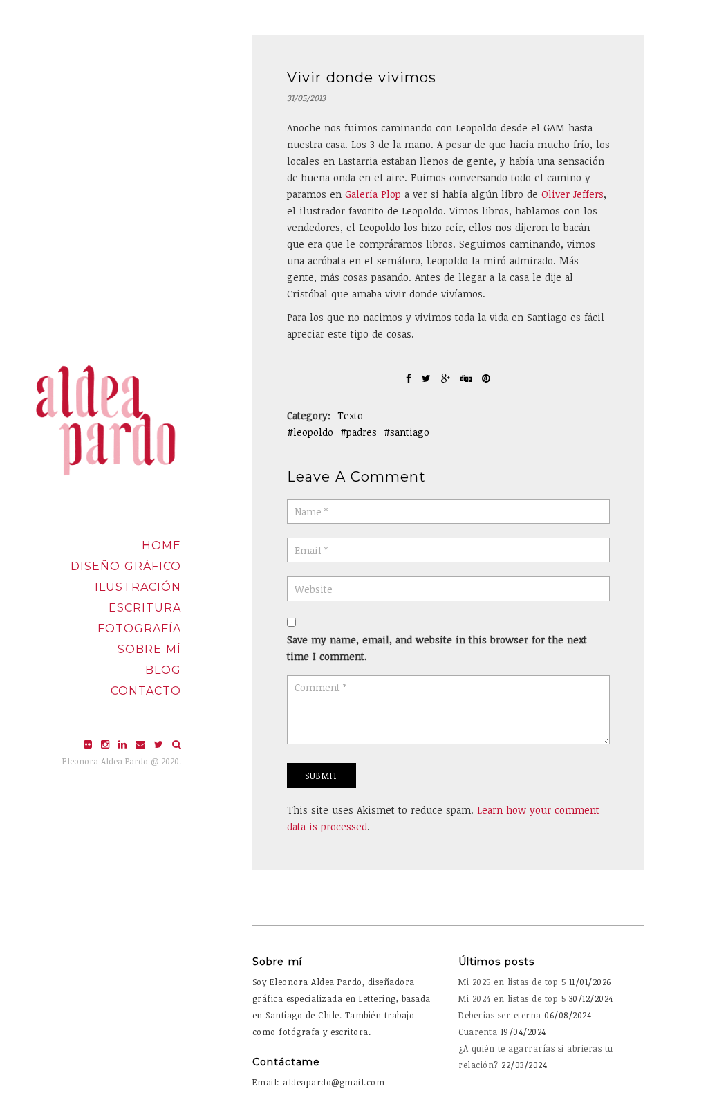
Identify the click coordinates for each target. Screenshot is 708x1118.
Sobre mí (149, 649)
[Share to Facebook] (410, 378)
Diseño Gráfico (126, 566)
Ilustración (138, 587)
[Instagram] (107, 744)
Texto (350, 415)
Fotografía (139, 628)
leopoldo (313, 432)
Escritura (145, 607)
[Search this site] (176, 744)
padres (361, 432)
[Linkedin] (124, 744)
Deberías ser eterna (499, 1014)
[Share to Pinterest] (486, 378)
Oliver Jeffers (572, 194)
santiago (409, 432)
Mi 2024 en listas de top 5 (512, 998)
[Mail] (142, 744)
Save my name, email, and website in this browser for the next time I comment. (437, 648)
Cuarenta (477, 1031)
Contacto (146, 690)
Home (161, 545)
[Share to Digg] (467, 378)
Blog (163, 670)
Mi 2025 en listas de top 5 (512, 981)
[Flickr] (89, 744)
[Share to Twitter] (428, 378)
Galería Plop (373, 194)
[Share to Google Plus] (447, 378)
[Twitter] (160, 744)
